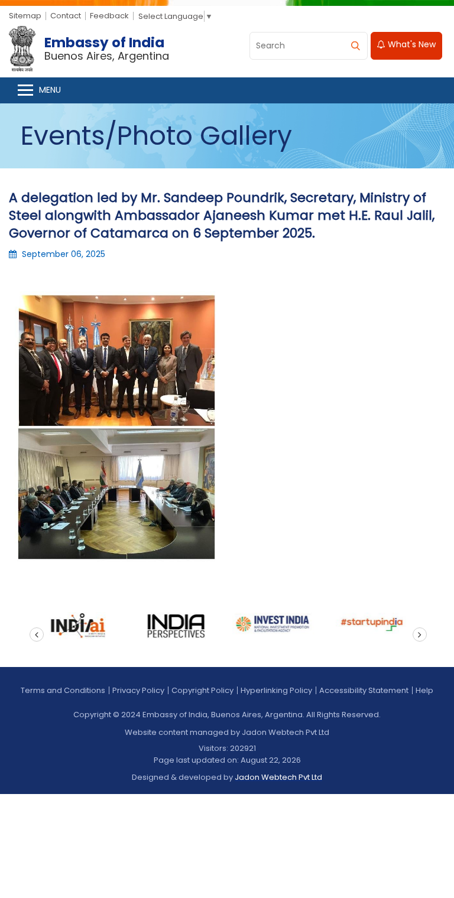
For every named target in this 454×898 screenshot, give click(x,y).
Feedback (109, 15)
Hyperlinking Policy (276, 690)
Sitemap (25, 15)
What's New (410, 44)
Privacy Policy (138, 690)
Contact (65, 15)
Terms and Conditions (63, 690)
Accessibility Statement (363, 690)
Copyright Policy (202, 690)
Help (424, 690)
